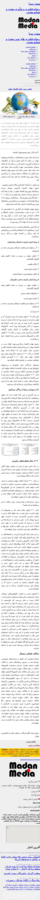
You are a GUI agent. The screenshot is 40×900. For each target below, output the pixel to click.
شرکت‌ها (32, 53)
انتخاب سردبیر (31, 742)
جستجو (37, 80)
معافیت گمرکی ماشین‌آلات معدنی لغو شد (22, 873)
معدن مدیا (34, 3)
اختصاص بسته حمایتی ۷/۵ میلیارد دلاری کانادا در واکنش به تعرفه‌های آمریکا (20, 856)
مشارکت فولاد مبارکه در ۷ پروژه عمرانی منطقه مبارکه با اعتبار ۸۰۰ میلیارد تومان (22, 866)
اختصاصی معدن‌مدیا (28, 51)
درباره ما (32, 60)
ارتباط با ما (32, 57)
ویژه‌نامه (32, 49)
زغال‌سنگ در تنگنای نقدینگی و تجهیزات (23, 880)
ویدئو (34, 55)
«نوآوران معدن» (9, 751)
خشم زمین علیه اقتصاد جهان (20, 89)
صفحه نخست (31, 47)
